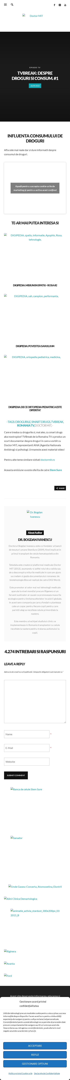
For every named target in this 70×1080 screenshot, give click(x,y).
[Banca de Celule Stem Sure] (35, 807)
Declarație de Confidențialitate (47, 1073)
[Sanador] (35, 856)
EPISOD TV (35, 67)
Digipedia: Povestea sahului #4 (35, 346)
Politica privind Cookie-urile (20, 1073)
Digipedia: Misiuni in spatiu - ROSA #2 (35, 285)
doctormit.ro (48, 459)
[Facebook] (54, 5)
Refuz (35, 1054)
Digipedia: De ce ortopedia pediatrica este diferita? (35, 408)
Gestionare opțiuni (35, 1063)
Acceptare (35, 1045)
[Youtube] (65, 5)
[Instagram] (59, 5)
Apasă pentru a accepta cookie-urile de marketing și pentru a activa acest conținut (35, 188)
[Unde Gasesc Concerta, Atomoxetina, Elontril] (35, 886)
